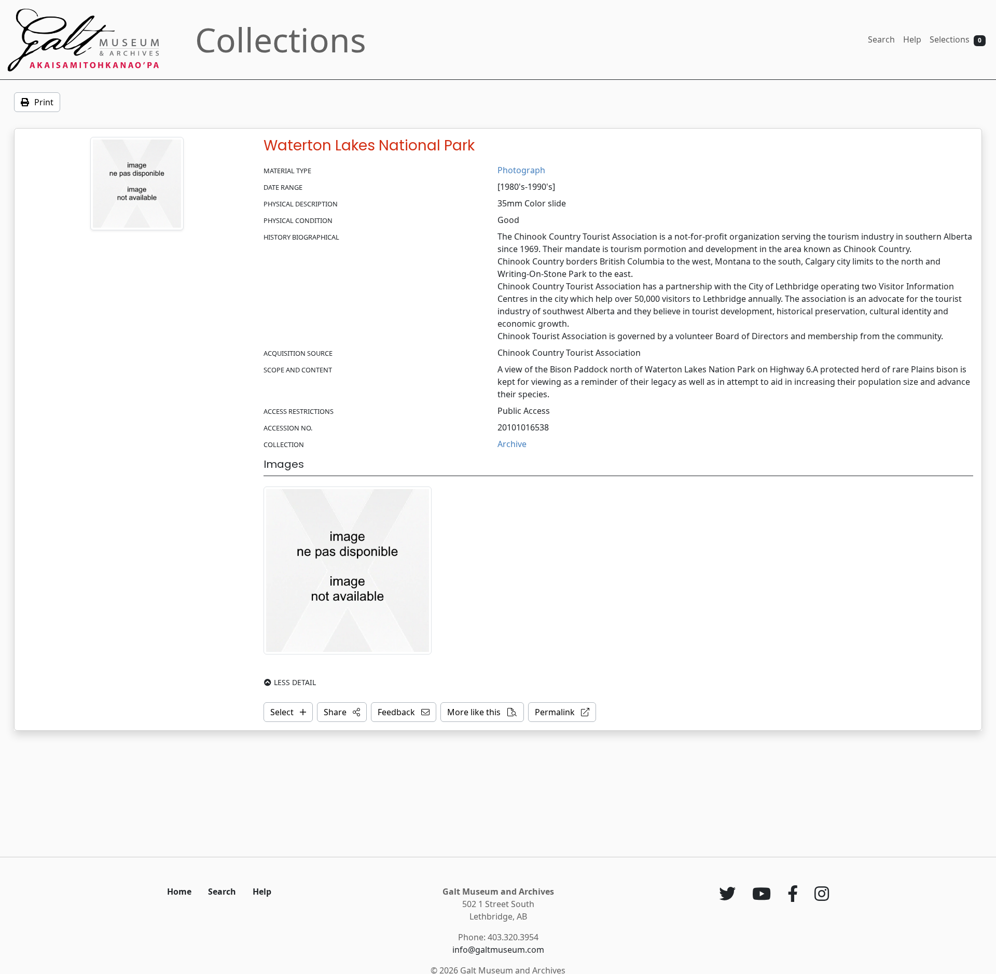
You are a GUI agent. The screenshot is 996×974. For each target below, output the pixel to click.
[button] (342, 712)
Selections (955, 39)
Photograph (521, 170)
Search (881, 39)
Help (912, 39)
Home (179, 891)
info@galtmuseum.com (498, 949)
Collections (280, 39)
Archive (512, 444)
